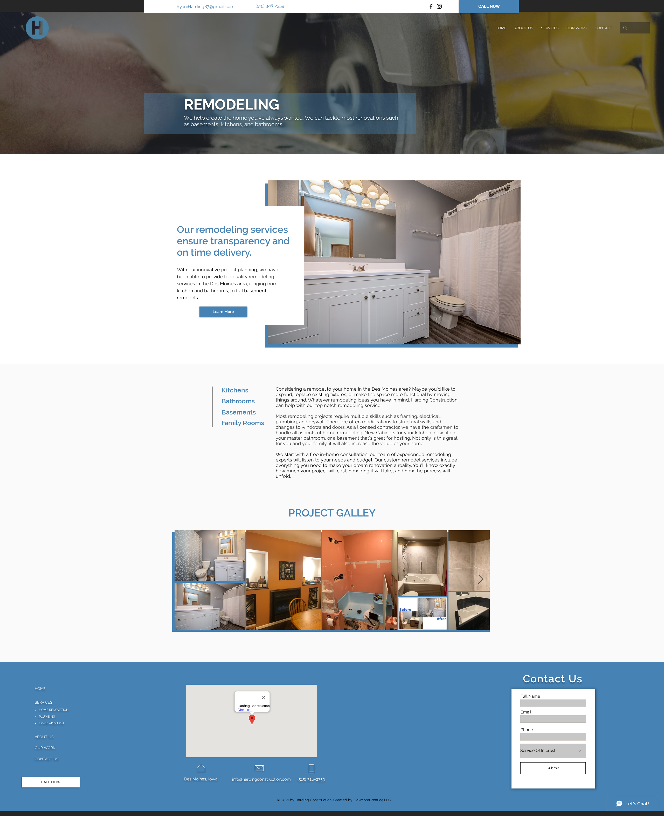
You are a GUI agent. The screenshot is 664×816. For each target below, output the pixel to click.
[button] (550, 28)
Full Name (530, 696)
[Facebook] (431, 6)
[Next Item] (481, 580)
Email (526, 712)
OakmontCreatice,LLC (372, 800)
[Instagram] (439, 6)
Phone (527, 730)
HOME (40, 688)
